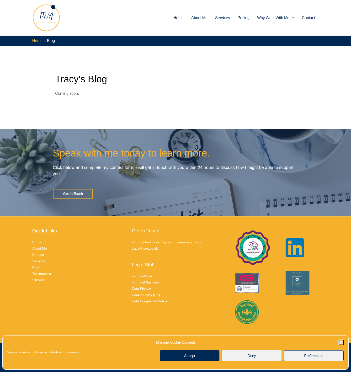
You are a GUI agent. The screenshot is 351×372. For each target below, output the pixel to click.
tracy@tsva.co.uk (145, 248)
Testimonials (41, 274)
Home (178, 18)
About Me (199, 18)
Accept (189, 356)
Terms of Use (142, 276)
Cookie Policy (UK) (146, 295)
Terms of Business (146, 282)
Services (222, 18)
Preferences (313, 356)
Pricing (244, 18)
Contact (308, 18)
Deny (252, 356)
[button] (341, 342)
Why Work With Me (273, 18)
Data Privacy (141, 288)
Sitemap (38, 280)
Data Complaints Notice (149, 301)
